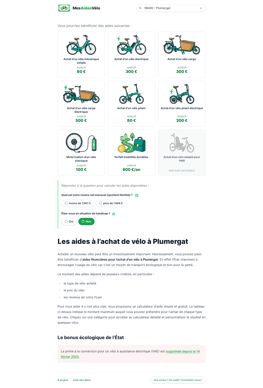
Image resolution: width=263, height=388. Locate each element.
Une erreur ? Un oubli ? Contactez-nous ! (178, 380)
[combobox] (173, 8)
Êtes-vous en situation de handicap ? (85, 213)
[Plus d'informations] (136, 195)
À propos (63, 380)
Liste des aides (82, 380)
